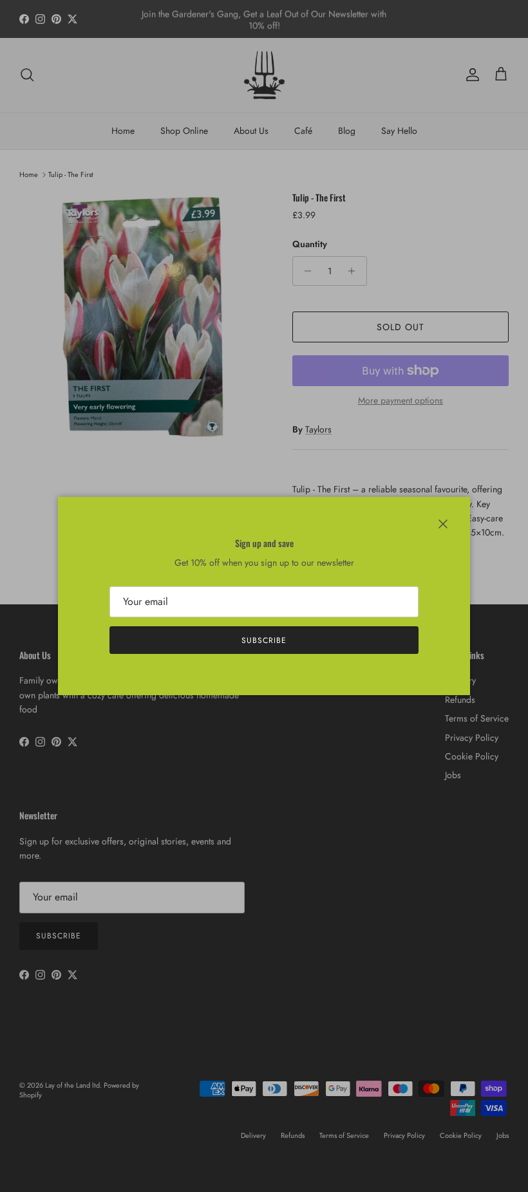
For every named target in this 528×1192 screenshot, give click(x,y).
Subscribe (264, 640)
